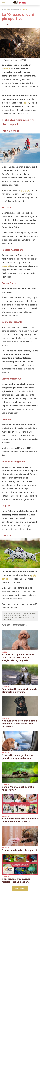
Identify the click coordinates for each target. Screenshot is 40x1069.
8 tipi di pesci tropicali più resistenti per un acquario (16, 880)
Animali (5, 652)
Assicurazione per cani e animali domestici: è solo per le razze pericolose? (19, 723)
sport (26, 103)
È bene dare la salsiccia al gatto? (19, 850)
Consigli (25, 9)
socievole (25, 190)
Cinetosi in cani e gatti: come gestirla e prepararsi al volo (17, 757)
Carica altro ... (20, 888)
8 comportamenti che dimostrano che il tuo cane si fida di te (20, 820)
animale (6, 68)
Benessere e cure (14, 9)
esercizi (6, 266)
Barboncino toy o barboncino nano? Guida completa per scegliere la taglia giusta (18, 657)
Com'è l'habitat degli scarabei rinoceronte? (18, 788)
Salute (4, 9)
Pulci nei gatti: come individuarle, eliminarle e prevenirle (20, 690)
